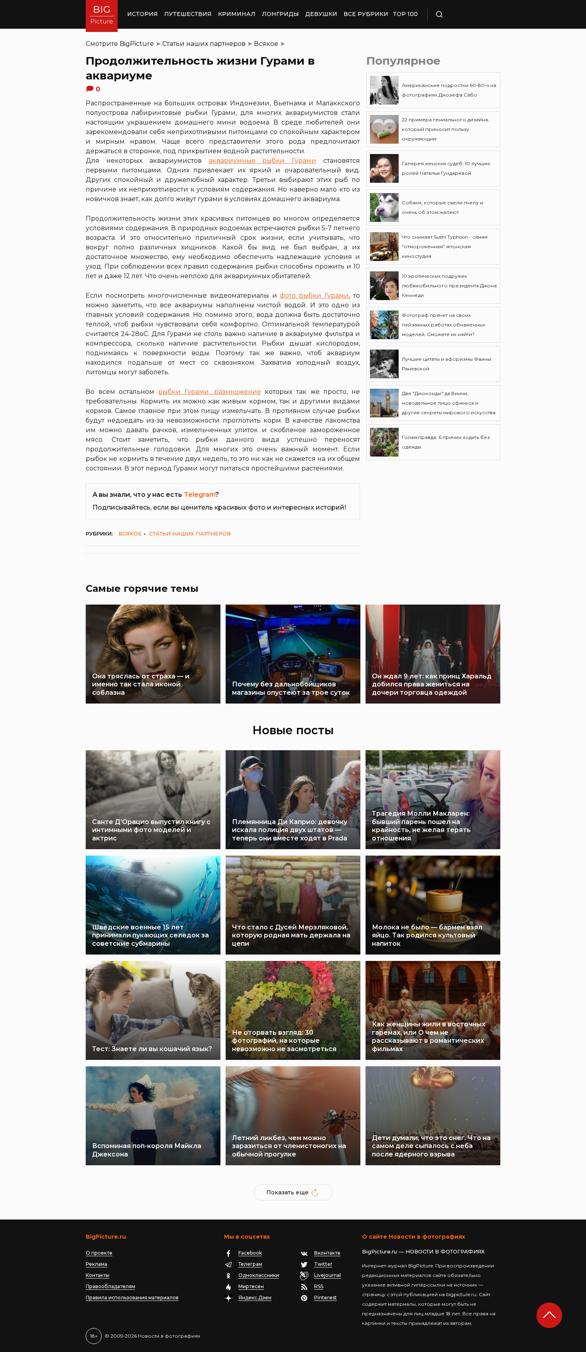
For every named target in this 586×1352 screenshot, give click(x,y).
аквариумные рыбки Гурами (263, 160)
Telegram (199, 494)
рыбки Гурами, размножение (209, 391)
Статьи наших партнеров (204, 43)
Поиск (462, 14)
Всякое (266, 43)
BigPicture (137, 43)
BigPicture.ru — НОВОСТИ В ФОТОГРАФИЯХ (423, 1251)
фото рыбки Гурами (314, 295)
